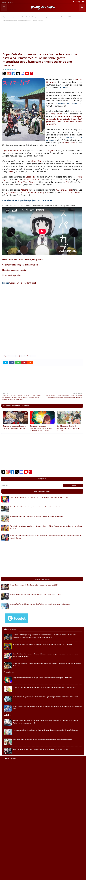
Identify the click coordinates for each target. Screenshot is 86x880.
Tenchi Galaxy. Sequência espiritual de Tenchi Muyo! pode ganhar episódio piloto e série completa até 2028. (47, 707)
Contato (10, 2)
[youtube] (82, 2)
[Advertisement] (42, 36)
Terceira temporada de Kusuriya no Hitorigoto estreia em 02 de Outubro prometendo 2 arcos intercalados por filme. (46, 527)
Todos (33, 356)
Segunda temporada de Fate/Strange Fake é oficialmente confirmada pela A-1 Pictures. (41, 428)
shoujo (18, 356)
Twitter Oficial (29, 283)
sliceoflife (26, 356)
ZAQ (67, 182)
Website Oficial (16, 283)
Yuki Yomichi (61, 190)
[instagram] (77, 2)
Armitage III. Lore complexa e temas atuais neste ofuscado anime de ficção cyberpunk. (42, 644)
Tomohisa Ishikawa (26, 182)
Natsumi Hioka (73, 192)
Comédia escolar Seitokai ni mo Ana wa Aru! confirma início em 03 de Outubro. (68, 428)
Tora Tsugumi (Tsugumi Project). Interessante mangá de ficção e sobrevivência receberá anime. (45, 697)
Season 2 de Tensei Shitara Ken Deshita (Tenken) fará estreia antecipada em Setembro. (40, 604)
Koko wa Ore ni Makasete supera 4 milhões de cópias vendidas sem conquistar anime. (43, 740)
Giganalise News (16, 17)
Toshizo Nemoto (31, 179)
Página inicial (6, 17)
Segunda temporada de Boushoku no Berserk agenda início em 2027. (15, 427)
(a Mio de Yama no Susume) (31, 192)
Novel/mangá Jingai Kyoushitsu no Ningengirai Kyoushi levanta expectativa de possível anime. (45, 730)
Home (4, 2)
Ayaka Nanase (11, 192)
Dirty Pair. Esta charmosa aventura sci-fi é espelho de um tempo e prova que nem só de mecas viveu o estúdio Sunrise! (45, 537)
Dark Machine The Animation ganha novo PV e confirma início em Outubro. (36, 507)
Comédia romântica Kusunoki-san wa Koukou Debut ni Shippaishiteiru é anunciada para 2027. (45, 687)
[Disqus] (42, 320)
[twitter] (73, 2)
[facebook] (79, 2)
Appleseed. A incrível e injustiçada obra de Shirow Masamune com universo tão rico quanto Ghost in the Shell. (47, 665)
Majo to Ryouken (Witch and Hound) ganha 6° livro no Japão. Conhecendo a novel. (41, 749)
